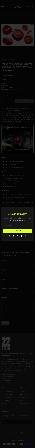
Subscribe (17, 230)
